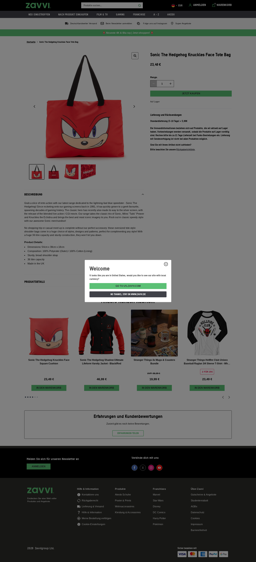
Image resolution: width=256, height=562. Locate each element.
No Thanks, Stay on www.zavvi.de (128, 294)
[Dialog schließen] (166, 264)
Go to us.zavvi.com (128, 286)
